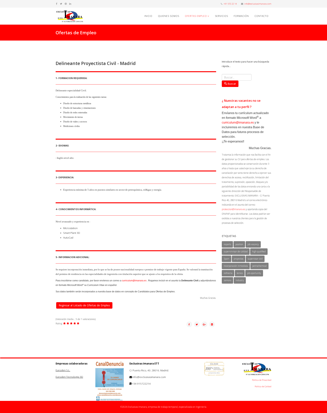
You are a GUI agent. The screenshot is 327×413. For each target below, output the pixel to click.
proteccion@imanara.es (233, 209)
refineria (228, 273)
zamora (227, 280)
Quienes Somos (168, 16)
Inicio (148, 16)
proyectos (238, 258)
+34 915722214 (141, 383)
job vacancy (253, 244)
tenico (240, 273)
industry (240, 280)
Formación (241, 16)
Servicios (221, 16)
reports (227, 244)
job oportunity (254, 273)
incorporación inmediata (236, 266)
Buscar (231, 83)
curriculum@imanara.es (134, 280)
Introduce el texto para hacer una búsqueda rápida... (245, 64)
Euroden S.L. (63, 370)
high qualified (259, 251)
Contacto (262, 16)
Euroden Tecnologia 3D (69, 377)
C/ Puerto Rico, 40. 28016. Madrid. (149, 370)
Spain (226, 258)
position (239, 244)
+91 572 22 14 (230, 3)
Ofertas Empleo (196, 16)
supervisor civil (255, 258)
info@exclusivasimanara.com (257, 3)
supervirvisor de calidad (236, 251)
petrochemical (259, 266)
